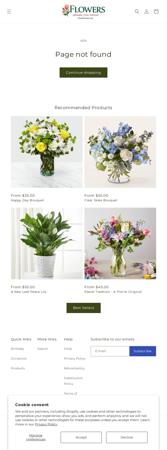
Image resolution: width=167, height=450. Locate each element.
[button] (9, 11)
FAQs (68, 349)
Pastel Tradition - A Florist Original (113, 292)
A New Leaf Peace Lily (29, 292)
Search (42, 349)
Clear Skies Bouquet (100, 200)
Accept (81, 437)
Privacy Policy (46, 424)
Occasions (19, 358)
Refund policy (74, 368)
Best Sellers (83, 308)
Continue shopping (83, 72)
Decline (127, 437)
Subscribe (143, 351)
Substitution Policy (73, 380)
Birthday (17, 349)
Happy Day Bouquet (27, 200)
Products (18, 368)
